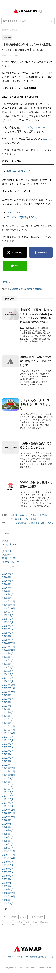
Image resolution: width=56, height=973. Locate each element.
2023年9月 (8, 695)
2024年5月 (8, 667)
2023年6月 (8, 705)
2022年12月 (8, 726)
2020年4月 (8, 837)
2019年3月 (8, 882)
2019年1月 (8, 889)
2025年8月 (8, 615)
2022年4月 (8, 754)
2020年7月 (8, 827)
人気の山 (7, 551)
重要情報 (44, 922)
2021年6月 (8, 789)
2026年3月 (8, 591)
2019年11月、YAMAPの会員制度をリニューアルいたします (36, 361)
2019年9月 (8, 861)
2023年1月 (8, 723)
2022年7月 (8, 743)
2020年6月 (8, 830)
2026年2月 (8, 594)
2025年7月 (8, 618)
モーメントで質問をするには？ (23, 217)
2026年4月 (8, 587)
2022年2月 (8, 761)
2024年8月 (8, 657)
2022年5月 (8, 750)
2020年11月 (8, 813)
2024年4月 (8, 671)
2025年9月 (8, 612)
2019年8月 (8, 865)
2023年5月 (8, 709)
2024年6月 (8, 664)
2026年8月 (8, 573)
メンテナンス (9, 544)
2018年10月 (8, 896)
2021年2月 (8, 802)
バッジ (23, 917)
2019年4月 (8, 879)
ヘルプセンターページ (36, 127)
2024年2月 (8, 678)
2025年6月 (8, 622)
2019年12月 (8, 851)
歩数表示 (18, 922)
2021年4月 (8, 796)
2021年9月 (8, 778)
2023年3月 (8, 716)
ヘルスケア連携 (36, 917)
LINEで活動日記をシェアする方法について (31, 522)
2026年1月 (8, 598)
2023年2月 (8, 719)
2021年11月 (8, 771)
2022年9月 (8, 737)
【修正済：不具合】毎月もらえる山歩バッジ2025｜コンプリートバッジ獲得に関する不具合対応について (36, 316)
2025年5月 (8, 625)
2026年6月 (8, 580)
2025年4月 (8, 629)
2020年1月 (8, 848)
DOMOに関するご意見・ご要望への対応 (36, 484)
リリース (7, 547)
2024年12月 (8, 643)
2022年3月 (8, 757)
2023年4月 (8, 712)
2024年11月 (8, 646)
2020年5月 (8, 834)
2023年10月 (8, 691)
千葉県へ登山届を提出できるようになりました (36, 445)
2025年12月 (8, 601)
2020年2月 (8, 844)
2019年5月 (8, 875)
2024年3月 (8, 674)
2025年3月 (8, 632)
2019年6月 (8, 872)
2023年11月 (8, 688)
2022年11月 (8, 730)
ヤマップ (7, 922)
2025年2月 (8, 636)
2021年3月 (8, 799)
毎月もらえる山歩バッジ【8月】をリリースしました (35, 404)
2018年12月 (8, 893)
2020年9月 (8, 820)
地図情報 (7, 554)
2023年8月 (8, 698)
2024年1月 (8, 681)
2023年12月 (8, 684)
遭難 (28, 922)
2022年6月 (8, 747)
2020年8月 (8, 823)
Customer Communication (27, 288)
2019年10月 (8, 858)
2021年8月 (8, 782)
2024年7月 (8, 660)
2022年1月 (8, 764)
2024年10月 (8, 650)
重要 (35, 922)
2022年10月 (8, 733)
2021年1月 (8, 806)
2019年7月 (8, 868)
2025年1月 (8, 639)
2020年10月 (8, 816)
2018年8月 (8, 903)
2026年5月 (8, 584)
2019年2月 (8, 886)
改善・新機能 (9, 558)
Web (6, 917)
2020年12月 (8, 809)
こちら (48, 138)
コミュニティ (14, 212)
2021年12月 (8, 768)
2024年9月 (8, 653)
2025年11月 (8, 605)
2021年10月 (8, 775)
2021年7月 (8, 785)
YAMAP (14, 917)
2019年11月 (8, 855)
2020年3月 (8, 841)
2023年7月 (8, 702)
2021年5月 (8, 792)
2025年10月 (8, 608)
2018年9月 (8, 900)
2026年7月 (8, 577)
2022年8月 (8, 740)
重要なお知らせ (10, 561)
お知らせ (7, 281)
